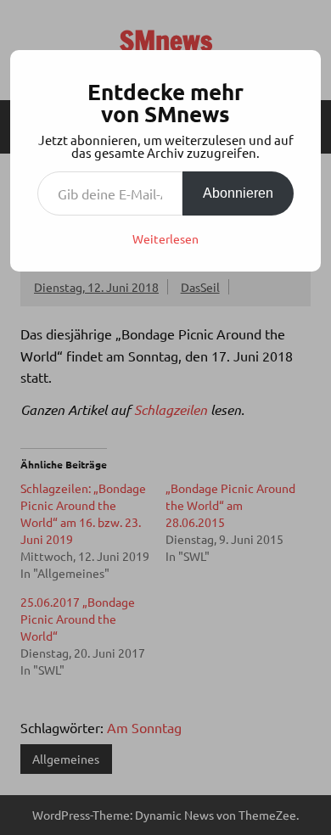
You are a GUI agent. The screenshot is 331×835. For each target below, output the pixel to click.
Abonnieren (238, 193)
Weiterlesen (165, 238)
